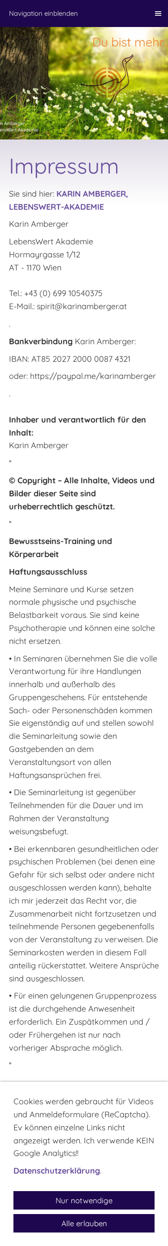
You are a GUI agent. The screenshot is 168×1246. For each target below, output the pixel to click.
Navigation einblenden (43, 13)
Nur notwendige (84, 1200)
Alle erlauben (84, 1223)
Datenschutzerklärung (56, 1170)
